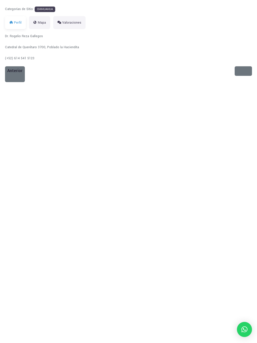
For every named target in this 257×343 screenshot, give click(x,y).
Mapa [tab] (42, 22)
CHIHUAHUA (45, 9)
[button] (244, 329)
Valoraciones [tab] (71, 22)
